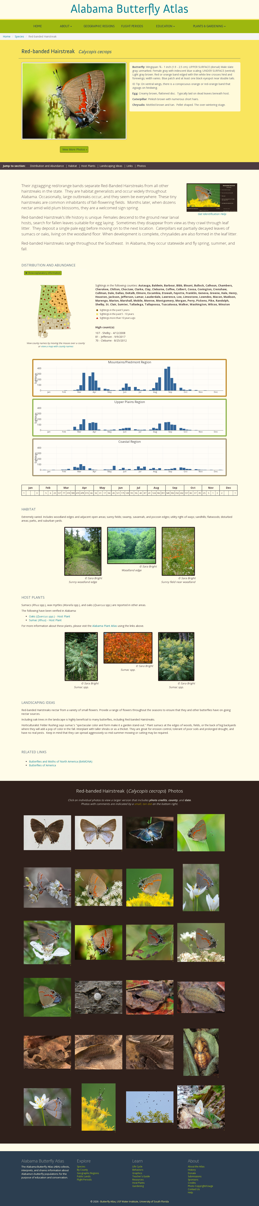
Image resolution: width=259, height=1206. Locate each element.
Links (129, 166)
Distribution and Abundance (47, 166)
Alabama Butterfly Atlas (129, 9)
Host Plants (88, 166)
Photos (141, 166)
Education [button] (164, 26)
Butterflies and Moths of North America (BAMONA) (60, 761)
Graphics (137, 1173)
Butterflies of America (42, 765)
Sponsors (193, 1179)
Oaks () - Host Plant (49, 616)
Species (19, 36)
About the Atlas (196, 1166)
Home (37, 26)
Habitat (72, 166)
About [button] (65, 26)
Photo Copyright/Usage (200, 1186)
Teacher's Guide (141, 1176)
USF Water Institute (127, 1201)
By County (82, 1169)
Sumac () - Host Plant (45, 620)
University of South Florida (154, 1201)
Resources (138, 1179)
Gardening (138, 1186)
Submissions (194, 1176)
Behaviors (137, 1169)
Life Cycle (137, 1166)
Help (190, 1192)
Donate (192, 1173)
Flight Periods (132, 26)
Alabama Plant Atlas (104, 626)
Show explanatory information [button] (43, 273)
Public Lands (83, 1176)
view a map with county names (57, 346)
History (192, 1169)
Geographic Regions (99, 26)
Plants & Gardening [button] (208, 26)
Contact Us (194, 1189)
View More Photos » (74, 149)
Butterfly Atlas (108, 1201)
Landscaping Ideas (111, 166)
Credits (192, 1182)
